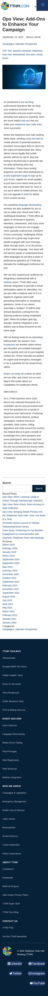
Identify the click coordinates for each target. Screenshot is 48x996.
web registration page (17, 175)
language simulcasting (30, 205)
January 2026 (9, 552)
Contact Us (9, 921)
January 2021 (9, 619)
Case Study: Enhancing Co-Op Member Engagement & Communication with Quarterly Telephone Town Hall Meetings (23, 534)
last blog (29, 102)
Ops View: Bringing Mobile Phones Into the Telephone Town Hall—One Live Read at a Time (23, 516)
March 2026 (8, 544)
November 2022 (10, 574)
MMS (26, 194)
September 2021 (10, 593)
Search (6, 482)
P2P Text (7, 51)
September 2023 (10, 563)
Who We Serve (11, 786)
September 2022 (10, 581)
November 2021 (10, 589)
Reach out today (12, 373)
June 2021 (7, 604)
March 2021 (8, 611)
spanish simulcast (22, 51)
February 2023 (9, 570)
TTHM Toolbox (11, 651)
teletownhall (19, 54)
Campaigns (8, 44)
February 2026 (9, 548)
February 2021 (9, 615)
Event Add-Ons (11, 718)
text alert (30, 54)
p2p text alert (34, 138)
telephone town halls (25, 124)
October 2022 (9, 578)
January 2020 (9, 622)
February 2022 (9, 585)
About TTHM (10, 862)
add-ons (25, 120)
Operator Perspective (26, 44)
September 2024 (10, 559)
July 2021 (7, 600)
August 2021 (8, 596)
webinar (8, 282)
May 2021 (7, 607)
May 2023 (7, 567)
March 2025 (8, 555)
